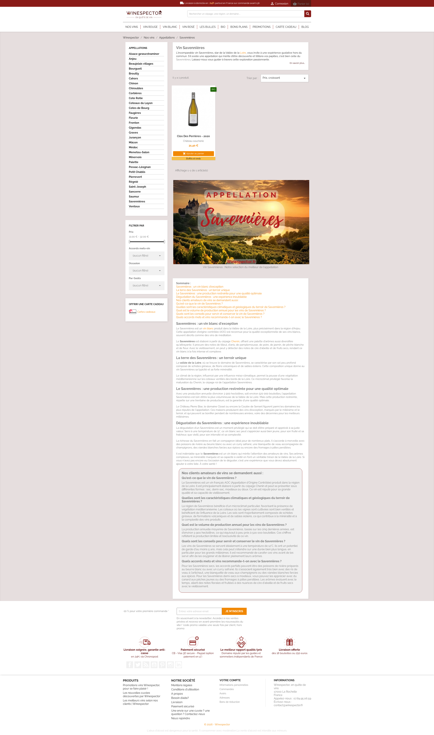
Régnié (133, 181)
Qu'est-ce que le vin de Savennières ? (199, 303)
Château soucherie (193, 141)
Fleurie (133, 117)
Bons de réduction (230, 702)
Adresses (225, 697)
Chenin (235, 341)
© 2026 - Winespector (217, 724)
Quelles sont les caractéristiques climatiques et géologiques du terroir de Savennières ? (230, 307)
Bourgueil (135, 68)
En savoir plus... (297, 63)
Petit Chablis (137, 172)
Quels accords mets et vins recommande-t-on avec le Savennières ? (219, 317)
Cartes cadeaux (146, 311)
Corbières (135, 93)
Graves (133, 132)
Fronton (134, 122)
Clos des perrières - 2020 (193, 136)
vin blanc (208, 328)
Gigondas (135, 127)
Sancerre (135, 191)
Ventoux (134, 206)
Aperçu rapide (193, 127)
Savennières (137, 201)
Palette (133, 162)
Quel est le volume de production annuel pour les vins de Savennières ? (221, 310)
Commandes (227, 689)
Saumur (134, 196)
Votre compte (230, 680)
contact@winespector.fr (288, 705)
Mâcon (133, 142)
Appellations (138, 48)
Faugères (135, 113)
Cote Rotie (136, 98)
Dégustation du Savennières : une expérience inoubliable (211, 296)
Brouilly (134, 73)
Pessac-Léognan (140, 167)
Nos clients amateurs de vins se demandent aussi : (207, 300)
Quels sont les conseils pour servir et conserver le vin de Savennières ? (220, 313)
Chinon (133, 83)
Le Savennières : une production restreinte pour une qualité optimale (219, 293)
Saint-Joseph (137, 186)
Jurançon (135, 137)
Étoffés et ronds (193, 158)
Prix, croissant (285, 78)
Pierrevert (135, 176)
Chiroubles (136, 88)
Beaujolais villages (141, 63)
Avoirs (223, 693)
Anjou (132, 58)
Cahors (133, 78)
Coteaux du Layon (141, 103)
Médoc (133, 147)
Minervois (135, 157)
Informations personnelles (234, 685)
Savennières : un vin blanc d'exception (199, 286)
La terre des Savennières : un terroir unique (203, 290)
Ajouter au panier (193, 153)
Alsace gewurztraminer (144, 53)
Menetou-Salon (139, 152)
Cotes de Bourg (139, 108)
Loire (243, 52)
